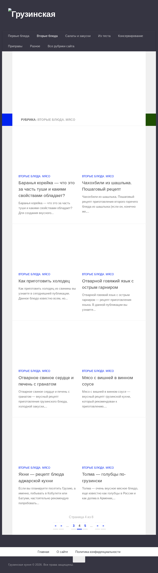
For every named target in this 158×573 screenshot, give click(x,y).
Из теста (104, 36)
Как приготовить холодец (44, 280)
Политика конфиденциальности (97, 551)
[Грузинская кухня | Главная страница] (37, 15)
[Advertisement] (79, 85)
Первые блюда (18, 36)
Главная (43, 551)
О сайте (62, 551)
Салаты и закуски (78, 36)
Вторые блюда (47, 36)
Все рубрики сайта (61, 46)
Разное (35, 46)
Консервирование (130, 36)
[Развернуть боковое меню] (7, 120)
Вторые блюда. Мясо (34, 176)
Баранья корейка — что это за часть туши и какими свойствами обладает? (47, 189)
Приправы (15, 46)
